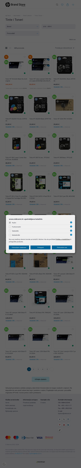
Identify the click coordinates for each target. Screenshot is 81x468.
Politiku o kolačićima (63, 239)
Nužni (14, 223)
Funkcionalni (16, 227)
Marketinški (16, 235)
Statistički (15, 231)
